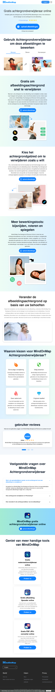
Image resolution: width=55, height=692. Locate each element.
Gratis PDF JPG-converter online (27, 632)
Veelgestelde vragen (28, 679)
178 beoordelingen (23, 20)
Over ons (5, 677)
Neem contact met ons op (9, 679)
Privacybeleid (45, 677)
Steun (25, 677)
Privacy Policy (41, 691)
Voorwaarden (45, 679)
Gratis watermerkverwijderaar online (27, 562)
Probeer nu (27, 578)
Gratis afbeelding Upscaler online (27, 598)
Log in (45, 2)
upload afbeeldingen (29, 110)
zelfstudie (26, 682)
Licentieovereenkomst (47, 682)
